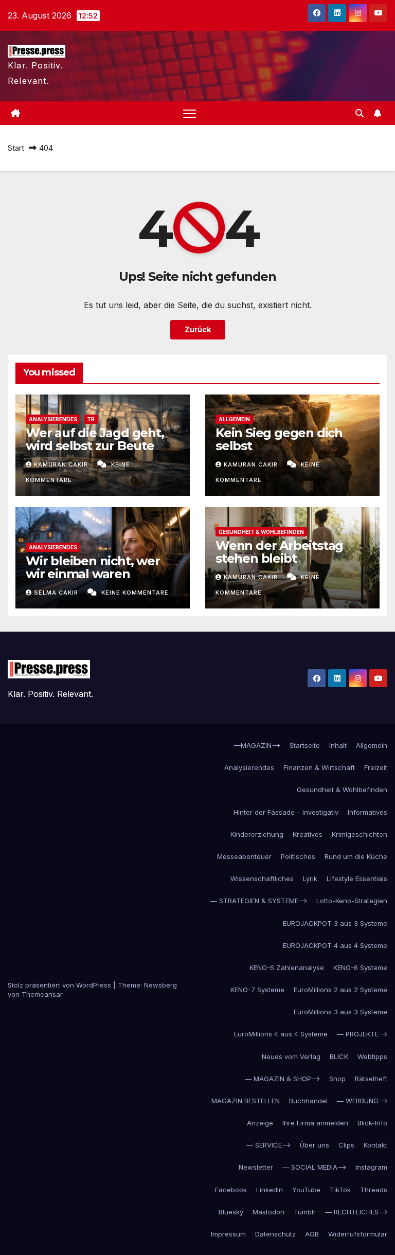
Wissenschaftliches (262, 878)
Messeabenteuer (244, 856)
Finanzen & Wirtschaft (319, 767)
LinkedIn (269, 1190)
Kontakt (375, 1145)
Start (16, 148)
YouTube (306, 1190)
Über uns (314, 1145)
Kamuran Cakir (62, 464)
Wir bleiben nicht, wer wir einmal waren (93, 567)
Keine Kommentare (135, 592)
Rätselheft (371, 1078)
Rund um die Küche (356, 856)
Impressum (228, 1234)
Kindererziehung (256, 834)
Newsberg (160, 985)
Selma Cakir (57, 592)
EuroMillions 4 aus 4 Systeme (281, 1034)
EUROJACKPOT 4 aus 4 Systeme (335, 945)
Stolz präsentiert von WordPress (60, 985)
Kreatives (307, 834)
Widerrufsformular (357, 1234)
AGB (312, 1234)
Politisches (298, 856)
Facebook (231, 1190)
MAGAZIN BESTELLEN (245, 1101)
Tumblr (305, 1212)
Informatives (367, 812)
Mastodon (268, 1212)
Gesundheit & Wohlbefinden (261, 532)
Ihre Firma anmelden (315, 1123)
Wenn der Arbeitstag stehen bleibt (279, 552)
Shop (337, 1078)
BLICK (339, 1056)
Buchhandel (308, 1101)
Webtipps (372, 1056)
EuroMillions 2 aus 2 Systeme (340, 989)
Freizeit (375, 767)
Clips (346, 1145)
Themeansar (42, 994)
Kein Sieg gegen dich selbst (279, 439)
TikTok (340, 1190)
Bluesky (231, 1212)
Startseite (305, 745)
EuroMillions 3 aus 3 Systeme (340, 1012)
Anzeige (260, 1123)
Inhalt (338, 745)
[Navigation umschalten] (189, 113)
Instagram (371, 1167)
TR (91, 419)
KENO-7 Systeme (257, 989)
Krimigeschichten (359, 834)
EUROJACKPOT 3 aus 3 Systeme (335, 923)
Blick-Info (372, 1123)
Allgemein (234, 419)
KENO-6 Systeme (360, 967)
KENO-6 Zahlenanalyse (286, 967)
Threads (373, 1190)
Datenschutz (275, 1234)
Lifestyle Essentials (357, 878)
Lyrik (310, 878)
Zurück (198, 329)
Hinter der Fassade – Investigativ (286, 812)
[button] (359, 113)
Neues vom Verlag (291, 1056)
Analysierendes (53, 419)
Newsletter (256, 1167)
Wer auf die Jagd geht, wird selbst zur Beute (95, 439)
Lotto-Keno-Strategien (351, 901)
